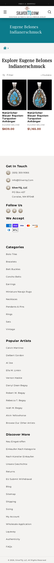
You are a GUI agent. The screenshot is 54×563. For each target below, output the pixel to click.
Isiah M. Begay (14, 408)
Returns (10, 471)
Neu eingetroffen (16, 441)
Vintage (10, 329)
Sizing (9, 509)
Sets (8, 321)
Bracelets (11, 261)
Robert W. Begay (15, 393)
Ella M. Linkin (13, 370)
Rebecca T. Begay (16, 400)
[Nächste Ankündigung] (48, 4)
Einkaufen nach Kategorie (20, 449)
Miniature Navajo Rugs (19, 291)
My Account (13, 516)
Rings (9, 314)
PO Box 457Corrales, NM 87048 (23, 192)
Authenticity (13, 539)
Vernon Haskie (14, 378)
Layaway (11, 531)
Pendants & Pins (15, 306)
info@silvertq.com (22, 180)
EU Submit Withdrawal (19, 479)
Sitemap (10, 494)
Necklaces (11, 299)
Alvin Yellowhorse (16, 415)
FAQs (9, 546)
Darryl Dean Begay (17, 385)
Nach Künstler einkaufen (20, 456)
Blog (8, 486)
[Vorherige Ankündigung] (5, 4)
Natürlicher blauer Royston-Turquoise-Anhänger (13, 117)
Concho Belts (13, 276)
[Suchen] (49, 12)
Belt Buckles (13, 269)
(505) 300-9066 (20, 172)
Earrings (11, 284)
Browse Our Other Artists (20, 423)
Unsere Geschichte (16, 464)
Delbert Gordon (15, 355)
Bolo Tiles (11, 254)
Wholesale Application (19, 524)
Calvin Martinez (15, 348)
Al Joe (9, 363)
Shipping (11, 501)
